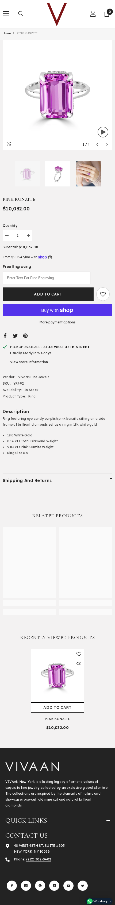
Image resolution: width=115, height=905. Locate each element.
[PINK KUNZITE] (57, 675)
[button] (97, 144)
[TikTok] (54, 886)
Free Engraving (17, 266)
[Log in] (93, 14)
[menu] (6, 13)
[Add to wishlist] (103, 294)
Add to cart (48, 294)
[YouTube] (68, 886)
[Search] (21, 13)
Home (7, 33)
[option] (57, 95)
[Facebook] (5, 335)
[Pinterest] (25, 335)
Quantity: (10, 226)
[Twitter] (15, 335)
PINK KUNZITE (57, 719)
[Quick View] (79, 663)
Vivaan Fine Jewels (33, 377)
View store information (29, 362)
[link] (29, 603)
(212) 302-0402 (38, 859)
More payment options (57, 322)
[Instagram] (26, 886)
